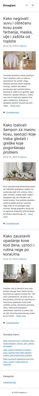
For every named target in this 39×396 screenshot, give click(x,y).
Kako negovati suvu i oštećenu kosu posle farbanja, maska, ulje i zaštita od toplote (18, 29)
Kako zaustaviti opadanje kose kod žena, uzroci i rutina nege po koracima (18, 245)
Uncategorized (12, 112)
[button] (27, 5)
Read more (15, 106)
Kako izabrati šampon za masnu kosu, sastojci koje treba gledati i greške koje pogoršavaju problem (19, 138)
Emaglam (9, 5)
